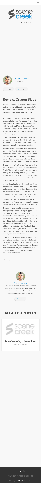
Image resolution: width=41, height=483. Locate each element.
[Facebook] (16, 471)
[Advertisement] (20, 48)
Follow (21, 299)
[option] (20, 335)
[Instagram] (24, 471)
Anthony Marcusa (21, 79)
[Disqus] (20, 376)
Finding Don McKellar (20, 476)
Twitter (22, 89)
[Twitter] (20, 471)
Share (9, 89)
